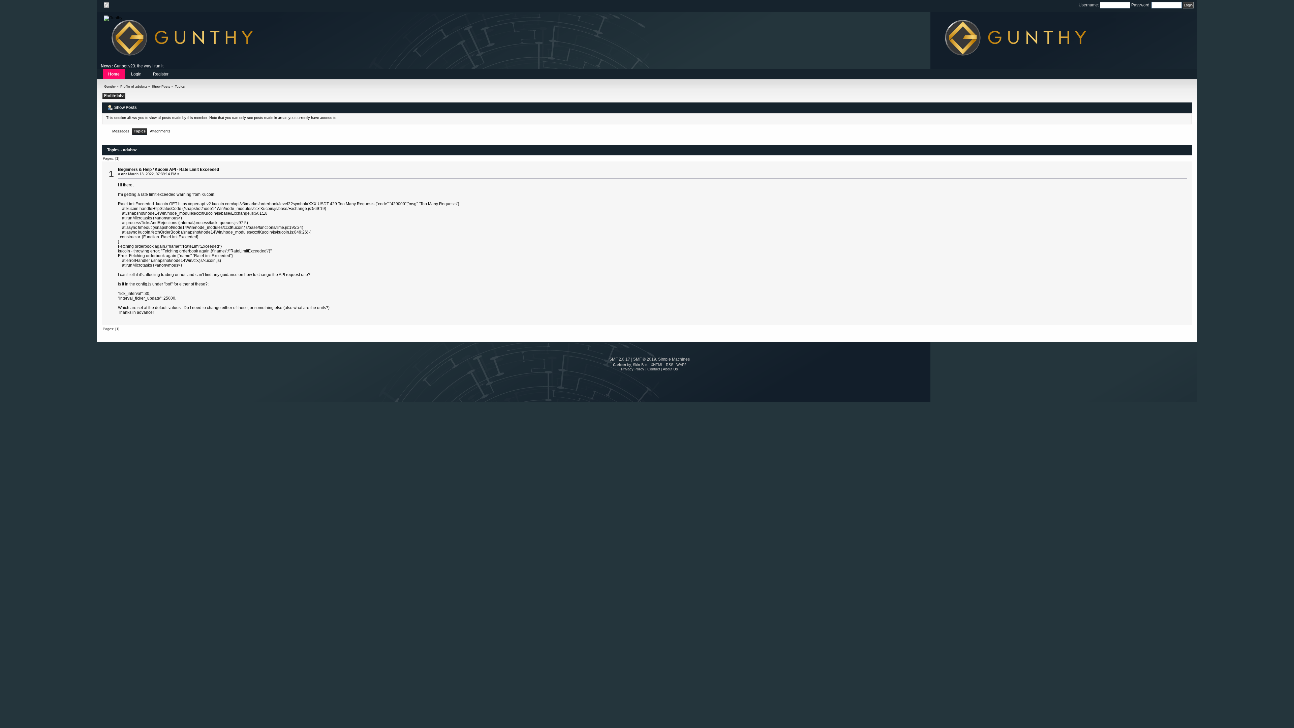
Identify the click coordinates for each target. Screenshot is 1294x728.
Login (136, 74)
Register (160, 74)
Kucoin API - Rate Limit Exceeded (187, 169)
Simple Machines (674, 359)
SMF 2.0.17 (619, 359)
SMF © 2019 (644, 359)
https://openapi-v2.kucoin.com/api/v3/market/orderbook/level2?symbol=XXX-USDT (253, 204)
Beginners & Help (135, 169)
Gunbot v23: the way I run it (138, 66)
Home (114, 74)
